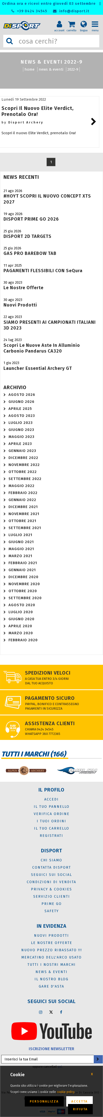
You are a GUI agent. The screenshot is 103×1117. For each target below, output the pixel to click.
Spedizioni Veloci (47, 673)
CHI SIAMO (51, 860)
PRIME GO (52, 904)
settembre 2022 (25, 478)
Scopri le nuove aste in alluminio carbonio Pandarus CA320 (42, 348)
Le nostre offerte (24, 287)
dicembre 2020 (23, 577)
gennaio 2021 (22, 570)
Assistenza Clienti (50, 723)
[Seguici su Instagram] (41, 1012)
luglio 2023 (20, 422)
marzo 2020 (20, 633)
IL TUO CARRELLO (51, 828)
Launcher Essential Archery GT (38, 368)
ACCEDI (51, 799)
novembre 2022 (24, 464)
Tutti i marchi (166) (33, 754)
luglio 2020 (20, 612)
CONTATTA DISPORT (51, 867)
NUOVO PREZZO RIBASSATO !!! (51, 950)
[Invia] (98, 1059)
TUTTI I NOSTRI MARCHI (52, 965)
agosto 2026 (21, 394)
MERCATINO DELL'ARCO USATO (51, 957)
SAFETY (51, 911)
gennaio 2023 (22, 450)
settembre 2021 (24, 528)
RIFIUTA (80, 1109)
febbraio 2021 (22, 563)
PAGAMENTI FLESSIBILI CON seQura (43, 270)
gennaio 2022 (22, 500)
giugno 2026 (21, 401)
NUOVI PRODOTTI (51, 935)
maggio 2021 (21, 549)
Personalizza (44, 1101)
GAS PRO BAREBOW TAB (30, 253)
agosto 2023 (21, 415)
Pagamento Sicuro (50, 698)
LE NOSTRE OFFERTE (51, 943)
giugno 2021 (21, 542)
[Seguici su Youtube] (51, 1031)
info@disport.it (73, 11)
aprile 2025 (20, 408)
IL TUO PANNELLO (52, 807)
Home (29, 69)
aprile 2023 (20, 443)
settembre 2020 (25, 598)
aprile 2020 (20, 626)
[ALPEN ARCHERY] (26, 770)
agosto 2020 (21, 605)
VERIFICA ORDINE (52, 814)
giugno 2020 (21, 619)
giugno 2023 (21, 429)
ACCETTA (79, 1101)
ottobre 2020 (22, 591)
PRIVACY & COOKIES (51, 889)
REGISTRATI (51, 836)
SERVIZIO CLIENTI (51, 896)
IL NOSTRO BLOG (51, 979)
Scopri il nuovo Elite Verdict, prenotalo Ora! (38, 111)
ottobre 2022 (22, 471)
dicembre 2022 (23, 457)
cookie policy (65, 1092)
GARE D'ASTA (51, 986)
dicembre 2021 (23, 507)
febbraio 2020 (23, 640)
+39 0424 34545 (31, 11)
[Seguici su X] (51, 1012)
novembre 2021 (23, 514)
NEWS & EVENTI (51, 69)
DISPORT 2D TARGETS (28, 236)
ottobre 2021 (22, 521)
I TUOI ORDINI (51, 821)
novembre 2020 (24, 584)
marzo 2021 (20, 556)
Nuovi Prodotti (20, 305)
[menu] (97, 20)
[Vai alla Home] (23, 25)
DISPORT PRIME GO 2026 (31, 219)
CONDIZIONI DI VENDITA (51, 882)
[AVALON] (77, 770)
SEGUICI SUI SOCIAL (51, 875)
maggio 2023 (21, 436)
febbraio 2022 (23, 493)
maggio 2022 (21, 486)
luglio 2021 (20, 535)
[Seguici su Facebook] (61, 1012)
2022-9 (73, 69)
